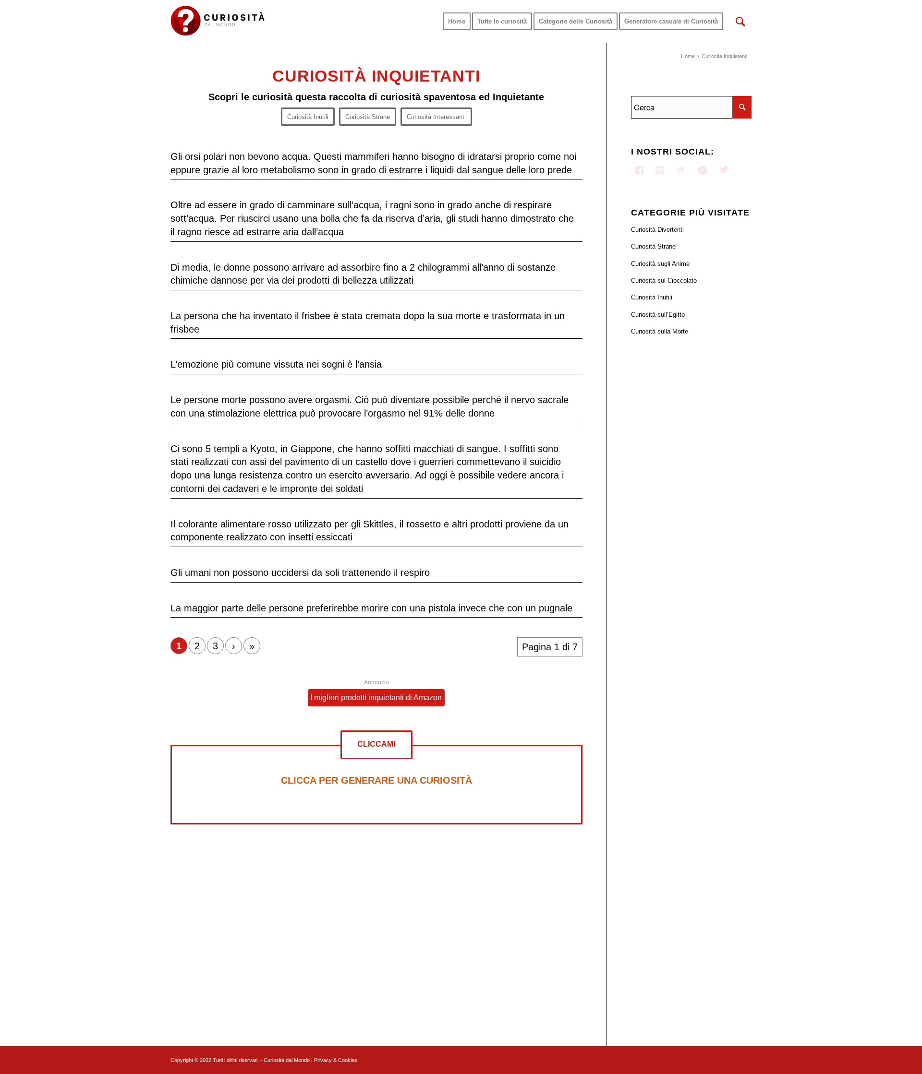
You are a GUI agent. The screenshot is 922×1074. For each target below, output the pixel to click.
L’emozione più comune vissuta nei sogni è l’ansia (276, 364)
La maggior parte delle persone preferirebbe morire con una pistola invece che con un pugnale (371, 608)
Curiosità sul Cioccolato (664, 280)
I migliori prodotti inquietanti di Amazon (376, 697)
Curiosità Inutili (651, 297)
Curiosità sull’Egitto (658, 314)
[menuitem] (457, 21)
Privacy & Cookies (335, 1060)
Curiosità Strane (653, 246)
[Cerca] (740, 21)
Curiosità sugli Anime (660, 263)
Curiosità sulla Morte (659, 331)
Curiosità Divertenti (657, 229)
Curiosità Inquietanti (376, 76)
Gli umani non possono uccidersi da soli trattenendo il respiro (300, 572)
